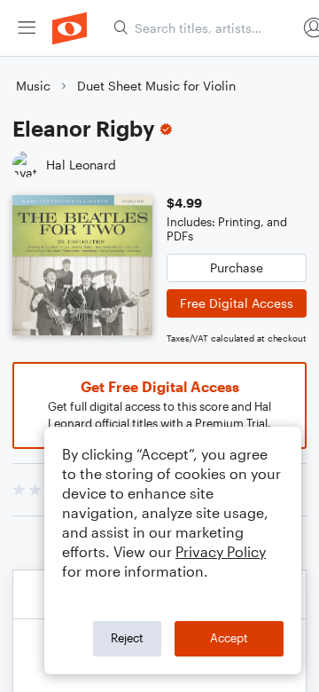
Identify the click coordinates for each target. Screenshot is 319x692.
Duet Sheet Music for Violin (156, 85)
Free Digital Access (236, 303)
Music (33, 85)
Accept (229, 638)
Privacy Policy (220, 551)
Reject (127, 638)
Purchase (236, 267)
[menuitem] (26, 28)
